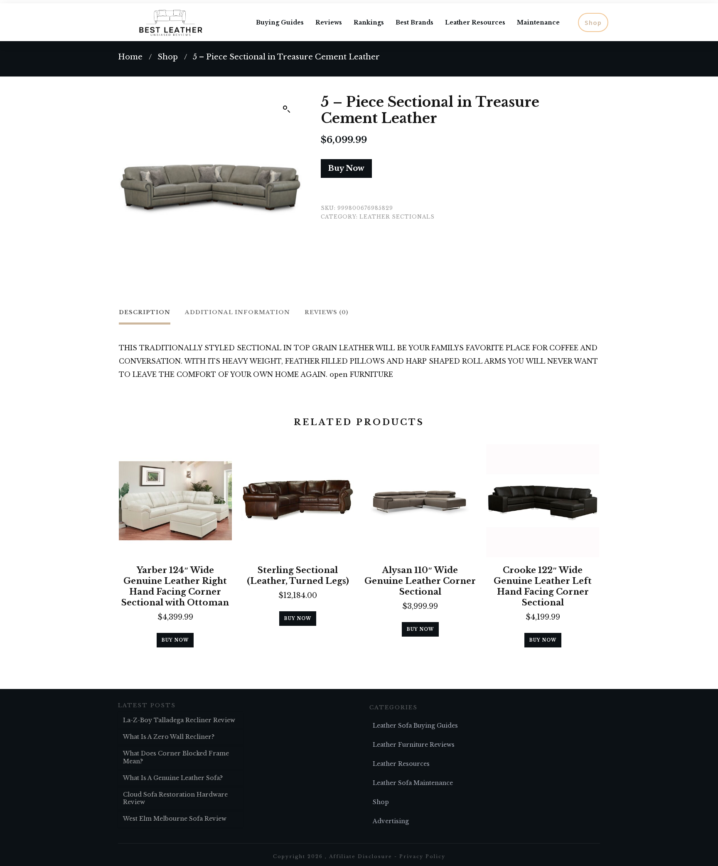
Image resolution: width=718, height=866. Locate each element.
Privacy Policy (422, 856)
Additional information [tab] (237, 312)
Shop (381, 802)
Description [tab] (144, 312)
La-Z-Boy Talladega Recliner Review (179, 720)
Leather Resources (401, 764)
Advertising (391, 821)
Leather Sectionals (397, 217)
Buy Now (346, 168)
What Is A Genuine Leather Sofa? (173, 778)
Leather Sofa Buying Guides (415, 725)
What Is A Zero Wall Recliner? (168, 737)
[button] (286, 109)
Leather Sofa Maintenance (413, 783)
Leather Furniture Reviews (414, 744)
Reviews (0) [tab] (327, 312)
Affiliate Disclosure (360, 856)
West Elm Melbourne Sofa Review (174, 818)
